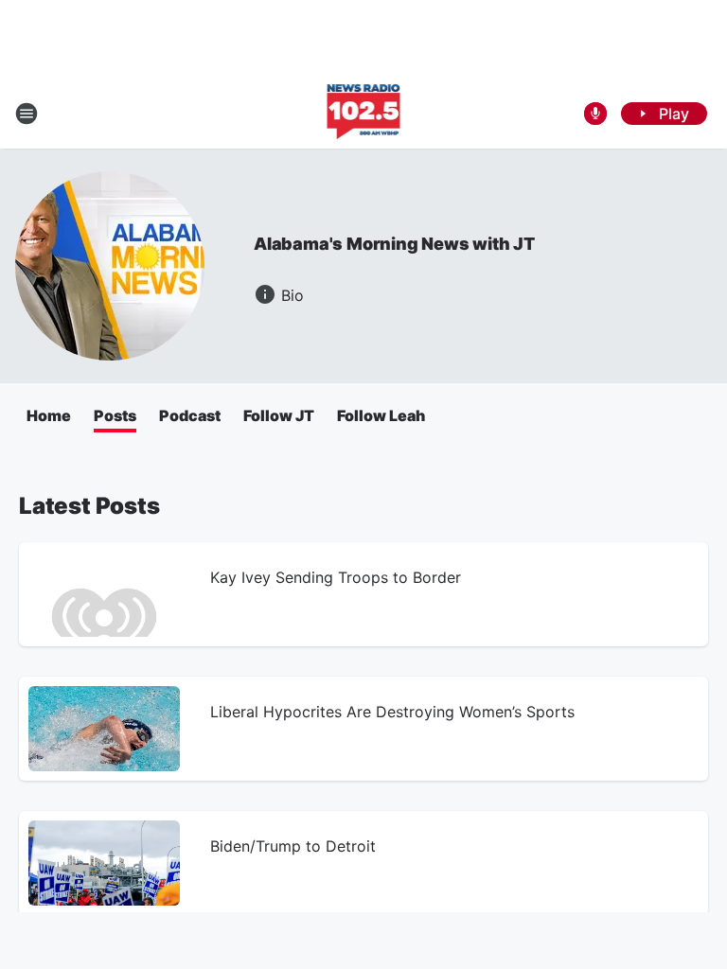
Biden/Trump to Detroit (293, 846)
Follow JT (278, 415)
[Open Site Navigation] (26, 113)
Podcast (190, 415)
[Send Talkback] (595, 113)
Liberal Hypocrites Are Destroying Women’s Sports (392, 711)
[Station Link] (364, 113)
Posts (115, 415)
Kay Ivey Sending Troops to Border (335, 577)
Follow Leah (381, 415)
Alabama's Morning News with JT (394, 244)
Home (49, 415)
